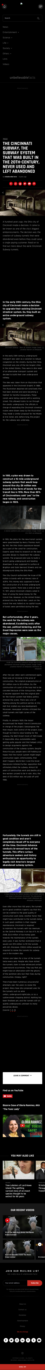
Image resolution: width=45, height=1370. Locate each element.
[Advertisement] (22, 112)
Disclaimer (22, 1315)
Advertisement (22, 1321)
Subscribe (35, 1283)
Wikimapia (37, 900)
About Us (22, 1304)
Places (5, 139)
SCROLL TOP (22, 1367)
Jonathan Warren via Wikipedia (30, 350)
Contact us (22, 1309)
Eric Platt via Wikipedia (33, 533)
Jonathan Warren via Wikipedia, (21, 667)
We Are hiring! (22, 1332)
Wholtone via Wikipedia (36, 668)
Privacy (22, 1326)
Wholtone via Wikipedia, (34, 899)
